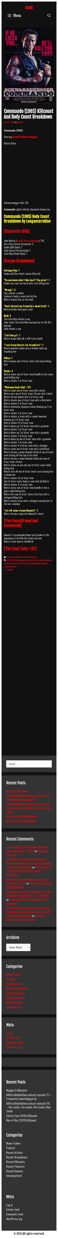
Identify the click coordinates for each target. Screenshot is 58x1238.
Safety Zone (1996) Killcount (21, 816)
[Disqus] (29, 621)
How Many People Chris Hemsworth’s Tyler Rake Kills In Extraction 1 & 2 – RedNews (28, 894)
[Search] (49, 15)
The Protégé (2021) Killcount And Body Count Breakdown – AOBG (27, 849)
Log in (9, 1033)
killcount (44, 563)
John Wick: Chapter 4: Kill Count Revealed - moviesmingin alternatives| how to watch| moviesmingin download (29, 912)
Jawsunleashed (34, 563)
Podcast (10, 979)
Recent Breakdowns (15, 556)
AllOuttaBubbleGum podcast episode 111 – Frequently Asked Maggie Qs (29, 797)
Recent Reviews (14, 1002)
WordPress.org (14, 1047)
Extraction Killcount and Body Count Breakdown (27, 901)
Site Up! (10, 569)
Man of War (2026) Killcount (21, 821)
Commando (8, 563)
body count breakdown (43, 560)
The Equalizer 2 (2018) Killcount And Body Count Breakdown (29, 871)
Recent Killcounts (30, 556)
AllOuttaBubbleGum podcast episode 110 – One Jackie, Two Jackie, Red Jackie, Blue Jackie (28, 808)
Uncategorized (14, 1007)
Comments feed (14, 1042)
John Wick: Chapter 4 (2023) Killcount (26, 917)
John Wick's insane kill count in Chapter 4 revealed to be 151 (28, 881)
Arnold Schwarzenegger (25, 137)
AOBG (29, 7)
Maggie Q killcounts (16, 791)
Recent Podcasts (15, 997)
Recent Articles (14, 984)
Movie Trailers (13, 974)
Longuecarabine (10, 566)
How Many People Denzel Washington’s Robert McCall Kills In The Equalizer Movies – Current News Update (29, 863)
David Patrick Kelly (20, 563)
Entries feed (12, 1037)
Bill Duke (30, 560)
